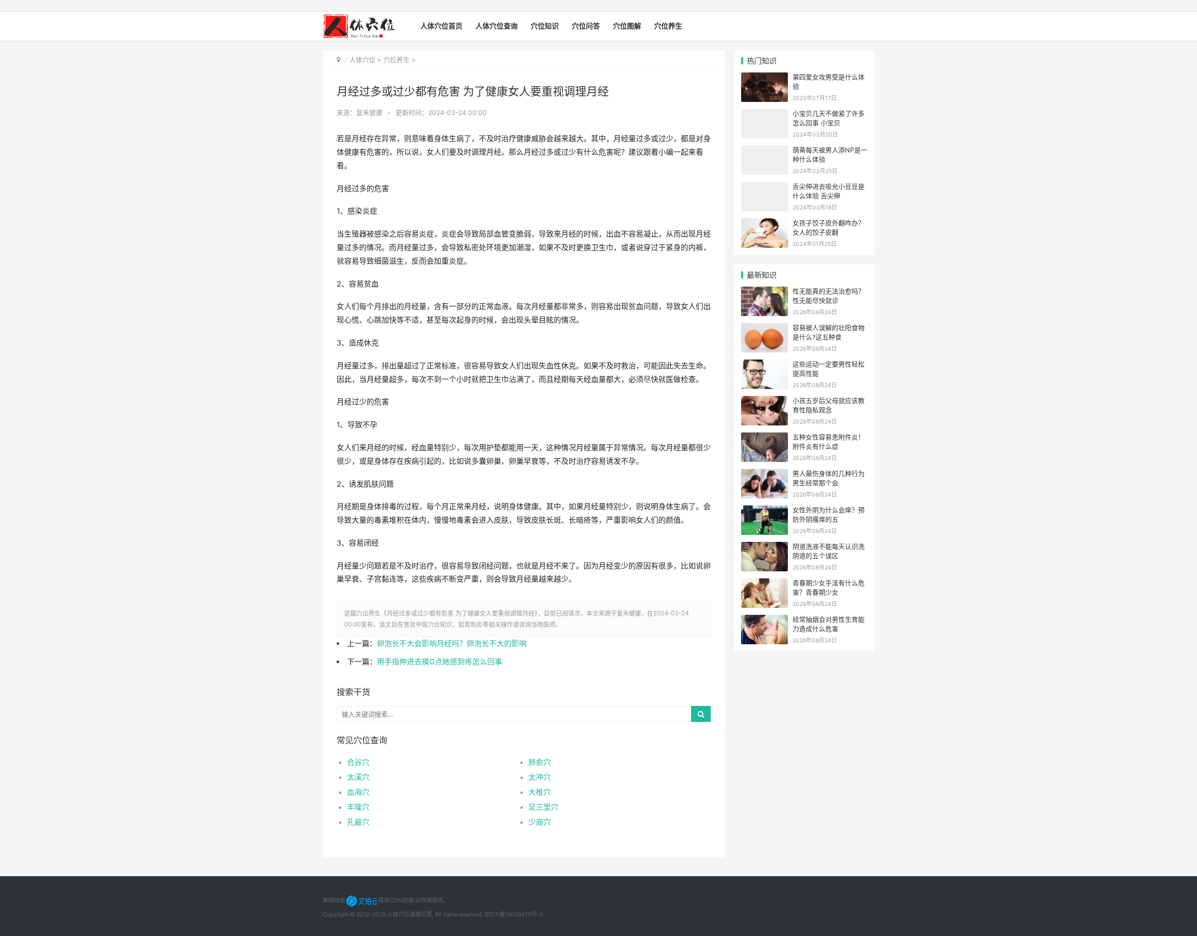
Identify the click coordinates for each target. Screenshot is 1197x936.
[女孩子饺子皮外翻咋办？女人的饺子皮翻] (764, 224)
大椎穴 (539, 792)
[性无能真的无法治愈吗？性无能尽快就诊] (764, 292)
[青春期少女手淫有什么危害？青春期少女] (764, 584)
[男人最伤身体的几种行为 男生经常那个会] (764, 475)
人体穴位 (362, 60)
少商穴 (539, 822)
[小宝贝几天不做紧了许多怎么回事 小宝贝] (764, 115)
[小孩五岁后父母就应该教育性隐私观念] (764, 402)
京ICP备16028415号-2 (513, 914)
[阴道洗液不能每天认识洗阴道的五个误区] (764, 548)
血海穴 (358, 792)
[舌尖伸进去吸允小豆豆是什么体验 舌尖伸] (764, 188)
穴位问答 (586, 26)
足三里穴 (543, 807)
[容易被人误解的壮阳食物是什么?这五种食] (764, 329)
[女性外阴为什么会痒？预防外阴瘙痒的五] (764, 511)
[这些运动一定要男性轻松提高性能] (764, 365)
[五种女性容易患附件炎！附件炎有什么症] (764, 438)
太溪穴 (358, 777)
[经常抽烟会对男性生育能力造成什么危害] (764, 621)
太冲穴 (539, 777)
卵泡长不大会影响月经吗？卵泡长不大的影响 (451, 643)
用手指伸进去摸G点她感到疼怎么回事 (439, 661)
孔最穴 (358, 822)
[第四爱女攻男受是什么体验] (764, 78)
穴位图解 (627, 26)
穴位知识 (545, 26)
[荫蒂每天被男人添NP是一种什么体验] (764, 151)
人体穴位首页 (441, 26)
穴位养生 (668, 26)
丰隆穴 (358, 807)
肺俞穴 (539, 762)
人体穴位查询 (497, 26)
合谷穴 (358, 762)
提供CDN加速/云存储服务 (410, 900)
